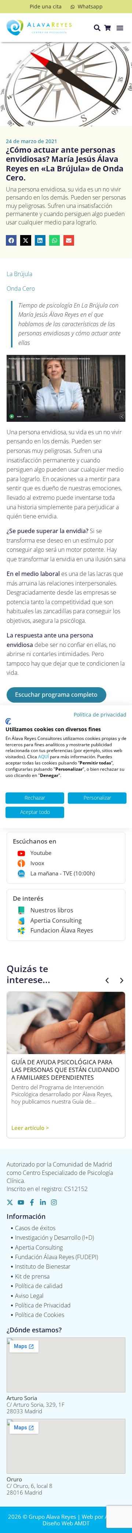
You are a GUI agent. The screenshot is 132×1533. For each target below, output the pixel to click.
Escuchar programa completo (56, 695)
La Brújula (19, 274)
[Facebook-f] (32, 1202)
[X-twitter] (10, 1202)
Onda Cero (21, 288)
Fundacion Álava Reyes (61, 930)
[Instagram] (54, 1202)
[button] (119, 27)
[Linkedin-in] (43, 1202)
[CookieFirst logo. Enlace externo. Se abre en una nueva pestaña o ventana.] (8, 721)
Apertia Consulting (56, 920)
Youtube (40, 852)
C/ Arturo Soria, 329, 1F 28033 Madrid (36, 1404)
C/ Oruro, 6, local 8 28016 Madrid (29, 1486)
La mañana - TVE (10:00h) (62, 873)
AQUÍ (43, 757)
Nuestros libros (51, 910)
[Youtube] (21, 1202)
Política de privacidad (100, 714)
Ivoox (37, 863)
